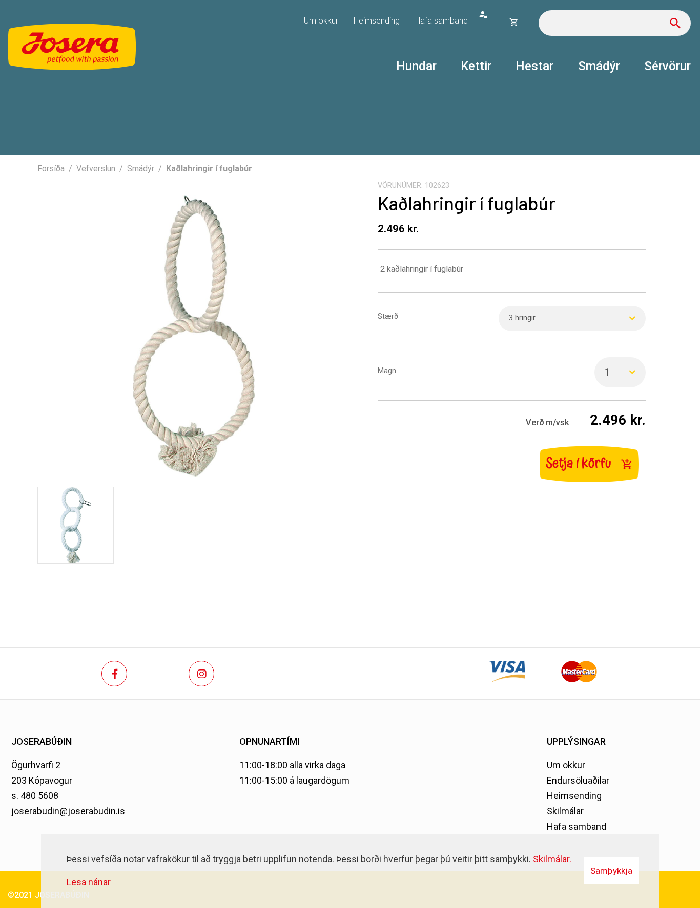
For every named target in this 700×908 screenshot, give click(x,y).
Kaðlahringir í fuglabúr (209, 169)
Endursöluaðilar (578, 780)
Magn (387, 370)
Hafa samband (576, 826)
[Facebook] (114, 673)
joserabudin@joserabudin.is (68, 811)
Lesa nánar (89, 882)
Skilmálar (565, 811)
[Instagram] (201, 673)
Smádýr (140, 169)
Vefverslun (95, 169)
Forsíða (51, 169)
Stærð (388, 316)
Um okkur (566, 765)
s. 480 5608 (34, 795)
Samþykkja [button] (611, 871)
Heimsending (574, 795)
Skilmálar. (552, 859)
